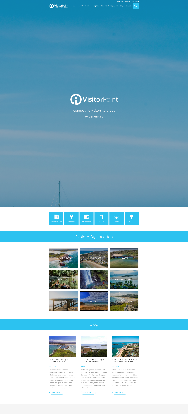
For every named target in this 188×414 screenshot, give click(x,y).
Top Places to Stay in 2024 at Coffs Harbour (61, 360)
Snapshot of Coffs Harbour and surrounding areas (124, 360)
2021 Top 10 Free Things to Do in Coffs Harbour (93, 360)
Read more (56, 392)
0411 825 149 (135, 1)
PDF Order (127, 1)
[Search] (136, 6)
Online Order (119, 1)
